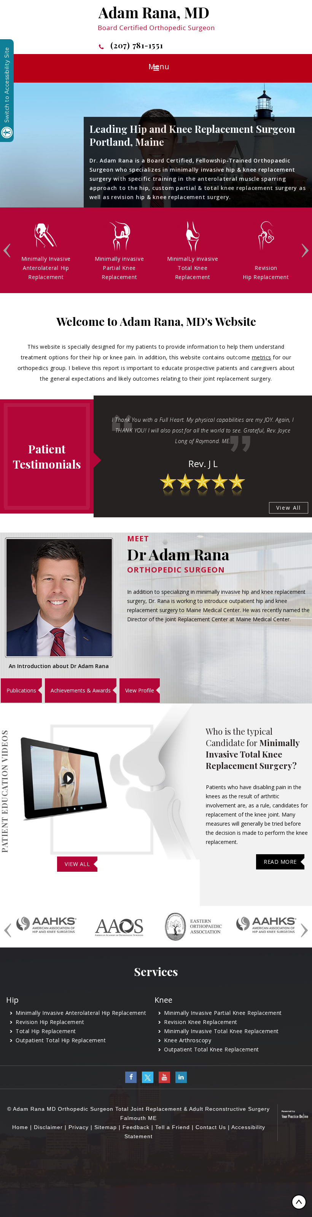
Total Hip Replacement (46, 1031)
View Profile (139, 690)
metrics (261, 357)
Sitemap (105, 1127)
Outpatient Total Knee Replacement (211, 1049)
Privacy (78, 1127)
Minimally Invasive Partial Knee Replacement (223, 1012)
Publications (21, 690)
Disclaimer (48, 1127)
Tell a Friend (172, 1127)
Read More (280, 861)
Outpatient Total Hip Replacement (61, 1040)
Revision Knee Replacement (200, 1022)
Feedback (136, 1127)
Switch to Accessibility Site (6, 85)
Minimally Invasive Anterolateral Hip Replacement (81, 1012)
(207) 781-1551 (136, 45)
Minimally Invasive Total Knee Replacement (221, 1031)
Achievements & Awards (81, 690)
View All (288, 507)
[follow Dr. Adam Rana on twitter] (147, 1077)
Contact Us (211, 1127)
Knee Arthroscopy (187, 1040)
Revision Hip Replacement (50, 1022)
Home (20, 1127)
